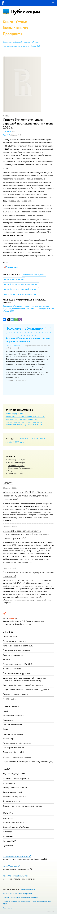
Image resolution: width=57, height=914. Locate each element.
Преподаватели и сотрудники (16, 650)
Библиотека (8, 818)
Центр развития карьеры (14, 747)
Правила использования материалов (16, 46)
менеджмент (11, 424)
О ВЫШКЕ (8, 632)
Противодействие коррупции (16, 673)
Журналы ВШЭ (9, 840)
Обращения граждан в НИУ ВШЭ (17, 664)
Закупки (6, 659)
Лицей (5, 711)
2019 (12, 442)
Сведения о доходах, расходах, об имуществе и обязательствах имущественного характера (24, 679)
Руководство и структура (14, 641)
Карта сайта (7, 908)
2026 (22, 438)
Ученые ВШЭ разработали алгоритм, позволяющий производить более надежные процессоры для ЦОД (26, 534)
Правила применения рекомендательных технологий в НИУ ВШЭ (27, 902)
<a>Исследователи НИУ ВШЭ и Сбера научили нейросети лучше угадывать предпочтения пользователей (27, 495)
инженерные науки (30, 419)
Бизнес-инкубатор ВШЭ (13, 752)
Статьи (21, 21)
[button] (6, 332)
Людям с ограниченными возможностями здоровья (26, 689)
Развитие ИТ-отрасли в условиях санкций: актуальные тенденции (28, 340)
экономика (37, 424)
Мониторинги (9, 782)
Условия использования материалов (17, 893)
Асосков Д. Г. (19, 345)
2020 (8, 442)
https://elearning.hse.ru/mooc (16, 875)
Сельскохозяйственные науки (20, 468)
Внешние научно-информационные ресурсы (22, 805)
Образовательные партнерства (17, 757)
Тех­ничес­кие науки (16, 473)
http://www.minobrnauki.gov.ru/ (17, 856)
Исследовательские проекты (16, 778)
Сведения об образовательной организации (23, 685)
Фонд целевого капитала (14, 668)
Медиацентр (8, 836)
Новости (8, 483)
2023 (36, 438)
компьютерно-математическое (18, 422)
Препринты (12, 33)
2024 (31, 438)
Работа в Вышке (10, 698)
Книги (8, 21)
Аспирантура (8, 738)
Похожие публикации (25, 328)
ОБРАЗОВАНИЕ (11, 706)
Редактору (50, 911)
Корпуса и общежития (13, 655)
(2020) (28, 308)
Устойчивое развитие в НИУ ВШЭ (18, 645)
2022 (41, 438)
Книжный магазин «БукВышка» (16, 827)
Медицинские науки (16, 465)
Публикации (25, 11)
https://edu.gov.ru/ (11, 866)
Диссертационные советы (15, 787)
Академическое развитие (14, 796)
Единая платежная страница (15, 694)
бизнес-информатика (14, 413)
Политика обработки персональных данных (20, 897)
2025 (26, 438)
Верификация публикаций (12, 42)
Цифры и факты (10, 636)
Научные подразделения (14, 773)
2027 (17, 438)
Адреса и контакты (28, 889)
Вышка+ (6, 729)
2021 (45, 438)
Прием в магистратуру (13, 734)
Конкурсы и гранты (11, 801)
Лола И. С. (6, 135)
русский (13, 263)
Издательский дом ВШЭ (13, 822)
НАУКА (6, 769)
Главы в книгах (15, 27)
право (19, 424)
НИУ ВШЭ (7, 132)
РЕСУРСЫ (8, 813)
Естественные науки (16, 462)
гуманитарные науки (14, 419)
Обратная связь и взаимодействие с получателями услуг (28, 761)
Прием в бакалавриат (12, 724)
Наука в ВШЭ (35, 46)
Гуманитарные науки (16, 459)
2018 (17, 442)
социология (27, 424)
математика (37, 422)
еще (22, 442)
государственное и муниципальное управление (25, 416)
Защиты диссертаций (12, 792)
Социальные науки (16, 470)
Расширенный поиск (31, 42)
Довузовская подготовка (14, 715)
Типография (8, 831)
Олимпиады (8, 720)
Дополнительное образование (17, 743)
